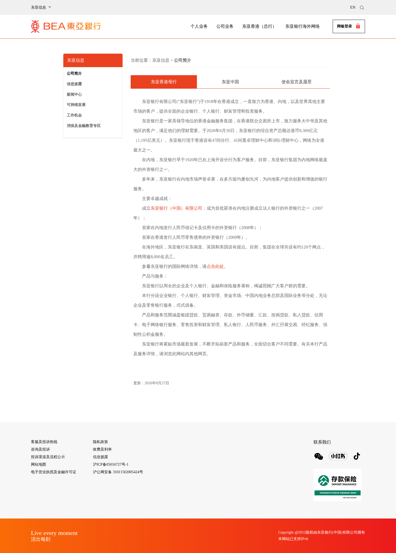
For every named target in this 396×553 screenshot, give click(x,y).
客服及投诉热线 (44, 442)
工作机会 (74, 115)
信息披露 (74, 84)
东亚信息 (160, 60)
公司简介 (74, 73)
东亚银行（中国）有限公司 (176, 208)
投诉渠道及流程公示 (48, 457)
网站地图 (38, 464)
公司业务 (225, 26)
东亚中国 (230, 82)
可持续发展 (76, 105)
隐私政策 (100, 442)
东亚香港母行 (164, 82)
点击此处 (215, 266)
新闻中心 (74, 94)
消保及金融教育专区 (84, 126)
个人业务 (199, 26)
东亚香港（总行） (259, 26)
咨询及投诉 (40, 449)
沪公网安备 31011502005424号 (118, 472)
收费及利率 (102, 449)
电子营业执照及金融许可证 (53, 472)
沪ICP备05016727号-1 (110, 464)
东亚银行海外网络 (302, 26)
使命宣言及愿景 (297, 82)
